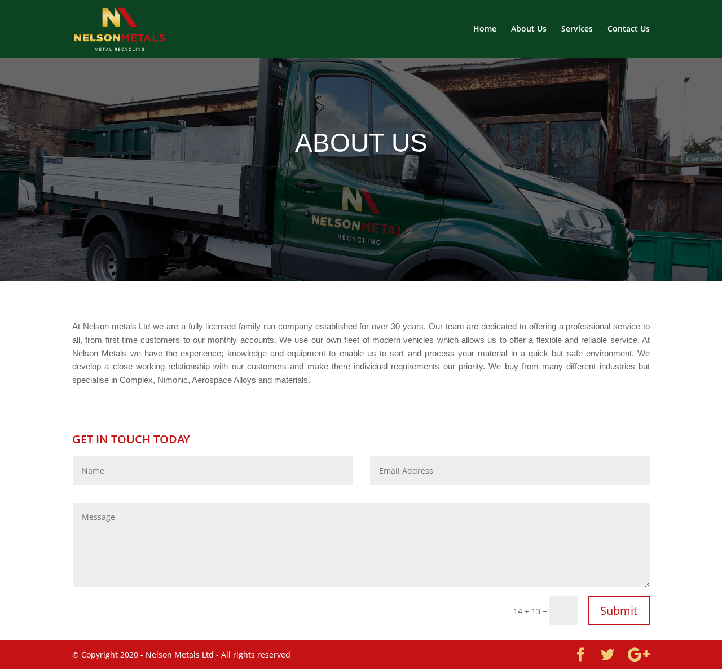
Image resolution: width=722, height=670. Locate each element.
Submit (618, 610)
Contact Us (628, 29)
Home (484, 29)
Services (577, 29)
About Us (529, 29)
